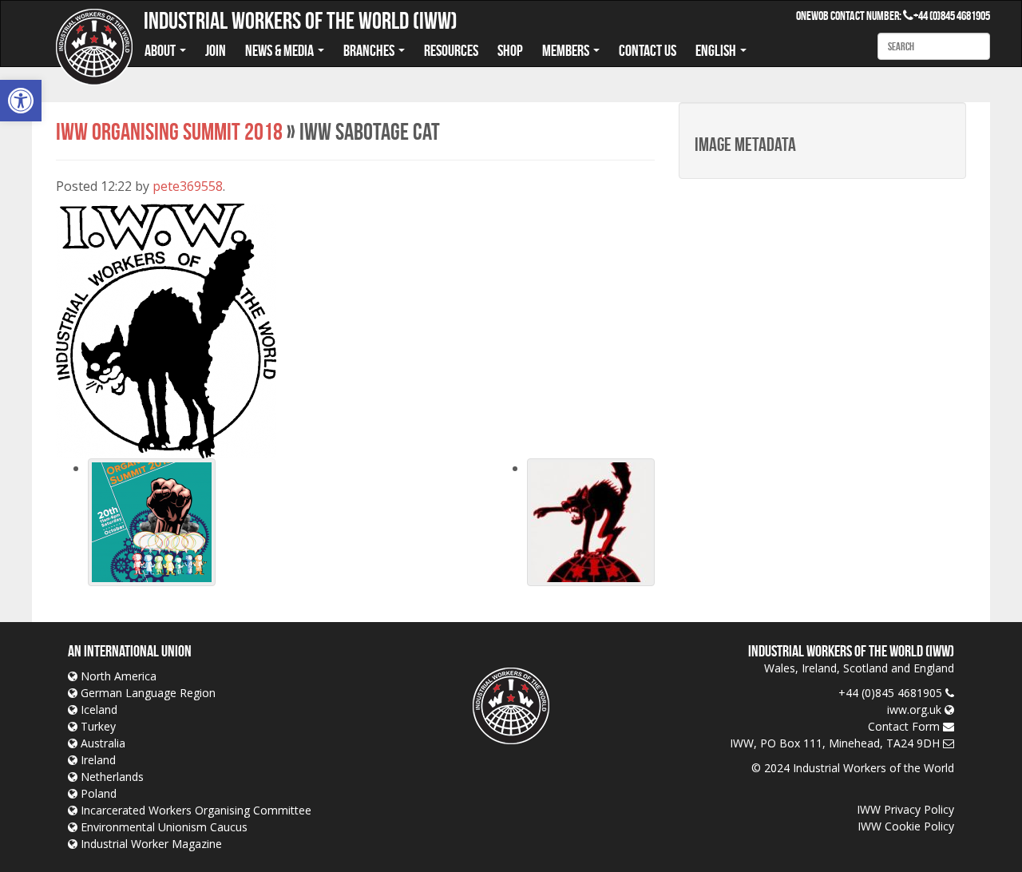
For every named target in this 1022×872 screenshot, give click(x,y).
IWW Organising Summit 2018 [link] (169, 131)
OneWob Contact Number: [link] (854, 15)
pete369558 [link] (188, 186)
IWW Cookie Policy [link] (906, 826)
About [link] (161, 50)
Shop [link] (510, 50)
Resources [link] (451, 50)
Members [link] (567, 50)
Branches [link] (370, 50)
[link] (21, 100)
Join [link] (215, 50)
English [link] (717, 50)
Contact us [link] (647, 50)
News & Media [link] (280, 50)
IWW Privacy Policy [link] (905, 809)
